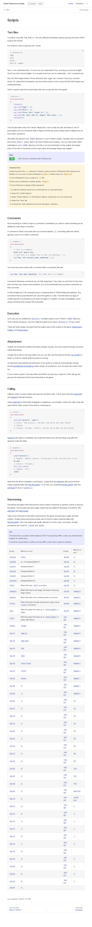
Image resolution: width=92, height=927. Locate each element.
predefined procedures (24, 366)
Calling (10, 330)
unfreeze (11, 488)
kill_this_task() (34, 485)
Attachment (77, 327)
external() (78, 394)
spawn (59, 481)
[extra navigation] (87, 3)
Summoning (23, 330)
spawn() (14, 397)
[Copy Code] (81, 52)
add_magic (23, 511)
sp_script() (75, 355)
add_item (11, 511)
